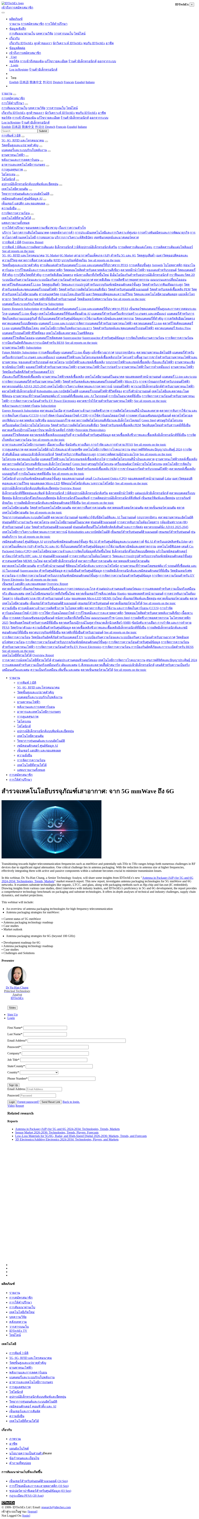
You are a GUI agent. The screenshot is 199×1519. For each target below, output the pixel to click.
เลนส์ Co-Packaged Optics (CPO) (106, 478)
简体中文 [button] (28, 126)
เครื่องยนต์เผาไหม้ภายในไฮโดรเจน (26, 425)
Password (14, 1047)
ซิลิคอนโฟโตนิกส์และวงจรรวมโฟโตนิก (87, 483)
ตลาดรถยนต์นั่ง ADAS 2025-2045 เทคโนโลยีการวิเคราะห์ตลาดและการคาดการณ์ (57, 386)
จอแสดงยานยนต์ (73, 478)
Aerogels (157, 265)
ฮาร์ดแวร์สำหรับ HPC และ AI (22, 556)
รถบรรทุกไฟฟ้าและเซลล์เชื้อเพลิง (128, 362)
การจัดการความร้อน (16, 213)
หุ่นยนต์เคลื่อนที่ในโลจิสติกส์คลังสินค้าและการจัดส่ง (108, 527)
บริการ (6, 232)
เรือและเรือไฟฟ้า (162, 362)
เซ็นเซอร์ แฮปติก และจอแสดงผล (23, 203)
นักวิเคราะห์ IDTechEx (68, 43)
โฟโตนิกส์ (8, 179)
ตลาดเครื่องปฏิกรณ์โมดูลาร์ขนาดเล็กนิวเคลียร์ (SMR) (38, 430)
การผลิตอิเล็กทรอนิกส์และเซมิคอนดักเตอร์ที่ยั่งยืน (47, 502)
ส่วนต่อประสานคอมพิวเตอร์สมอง (118, 588)
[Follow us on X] (103, 1210)
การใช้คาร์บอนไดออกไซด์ (107, 415)
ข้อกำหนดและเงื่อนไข (24, 1458)
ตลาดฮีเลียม (102, 279)
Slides (12, 1007)
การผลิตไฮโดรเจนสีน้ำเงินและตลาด (134, 410)
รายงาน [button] (7, 93)
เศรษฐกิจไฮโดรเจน (170, 420)
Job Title (13, 1059)
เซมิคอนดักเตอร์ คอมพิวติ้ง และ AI (32, 1406)
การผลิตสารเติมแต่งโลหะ (135, 247)
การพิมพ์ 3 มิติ (11, 135)
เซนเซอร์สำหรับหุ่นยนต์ (174, 531)
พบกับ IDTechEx (94, 43)
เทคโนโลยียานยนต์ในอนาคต (104, 376)
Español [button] (72, 126)
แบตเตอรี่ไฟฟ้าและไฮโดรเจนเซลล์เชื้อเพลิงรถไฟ (88, 357)
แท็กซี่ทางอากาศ (102, 352)
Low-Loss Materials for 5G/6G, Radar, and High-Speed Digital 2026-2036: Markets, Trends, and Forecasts (81, 1136)
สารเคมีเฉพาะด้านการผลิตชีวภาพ (86, 410)
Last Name (14, 1034)
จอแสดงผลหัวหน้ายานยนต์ (143, 376)
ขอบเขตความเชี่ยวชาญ (41, 227)
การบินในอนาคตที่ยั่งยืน (124, 396)
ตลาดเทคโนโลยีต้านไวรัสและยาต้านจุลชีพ (53, 449)
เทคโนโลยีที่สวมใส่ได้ (16, 218)
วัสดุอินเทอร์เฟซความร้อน (94, 299)
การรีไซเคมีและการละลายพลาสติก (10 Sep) (39, 1486)
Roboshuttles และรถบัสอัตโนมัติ (57, 391)
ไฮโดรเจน (8, 174)
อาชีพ (110, 43)
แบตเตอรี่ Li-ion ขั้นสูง (23, 313)
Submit (43, 131)
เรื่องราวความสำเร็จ (72, 227)
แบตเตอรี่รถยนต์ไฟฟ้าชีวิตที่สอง (23, 333)
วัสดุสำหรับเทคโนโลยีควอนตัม (50, 507)
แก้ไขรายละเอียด (56, 61)
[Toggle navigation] (3, 12)
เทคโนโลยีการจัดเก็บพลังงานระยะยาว (66, 328)
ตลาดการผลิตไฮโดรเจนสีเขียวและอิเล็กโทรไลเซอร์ (106, 420)
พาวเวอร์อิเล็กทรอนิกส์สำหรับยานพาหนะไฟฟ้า (162, 386)
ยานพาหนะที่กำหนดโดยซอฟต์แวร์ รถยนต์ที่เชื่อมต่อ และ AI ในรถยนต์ (60, 396)
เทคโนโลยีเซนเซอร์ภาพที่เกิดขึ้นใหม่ (50, 593)
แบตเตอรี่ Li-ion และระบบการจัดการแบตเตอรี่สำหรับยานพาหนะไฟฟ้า (85, 323)
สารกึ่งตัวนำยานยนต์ (137, 391)
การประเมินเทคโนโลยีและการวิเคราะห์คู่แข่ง (106, 232)
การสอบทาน (45, 237)
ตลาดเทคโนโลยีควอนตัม (19, 565)
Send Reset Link (51, 1102)
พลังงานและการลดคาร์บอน (20, 159)
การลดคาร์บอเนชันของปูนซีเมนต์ (148, 415)
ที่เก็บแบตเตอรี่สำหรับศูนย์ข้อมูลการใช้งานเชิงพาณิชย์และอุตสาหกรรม (86, 318)
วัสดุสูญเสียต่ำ (146, 255)
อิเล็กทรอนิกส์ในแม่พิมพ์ (73, 498)
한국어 (47, 82)
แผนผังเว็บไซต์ (19, 1448)
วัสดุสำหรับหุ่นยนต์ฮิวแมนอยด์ (128, 289)
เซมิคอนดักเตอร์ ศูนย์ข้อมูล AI (22, 198)
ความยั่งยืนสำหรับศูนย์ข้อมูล (91, 434)
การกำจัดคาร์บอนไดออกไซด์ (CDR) (64, 415)
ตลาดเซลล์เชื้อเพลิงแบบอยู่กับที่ (51, 434)
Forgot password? (28, 1101)
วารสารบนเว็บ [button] (55, 108)
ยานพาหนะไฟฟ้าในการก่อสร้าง (99, 367)
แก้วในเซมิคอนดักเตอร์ (171, 551)
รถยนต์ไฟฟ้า (121, 386)
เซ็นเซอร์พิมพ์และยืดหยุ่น (158, 498)
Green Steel (148, 420)
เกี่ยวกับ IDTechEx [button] (13, 112)
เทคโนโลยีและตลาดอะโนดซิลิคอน (69, 333)
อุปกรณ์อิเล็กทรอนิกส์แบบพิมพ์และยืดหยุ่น (30, 184)
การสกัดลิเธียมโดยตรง (57, 274)
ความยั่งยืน (9, 208)
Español (80, 82)
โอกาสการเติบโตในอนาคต (30, 232)
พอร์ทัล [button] (6, 117)
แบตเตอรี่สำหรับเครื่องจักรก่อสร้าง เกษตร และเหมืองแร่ (128, 313)
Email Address (17, 1040)
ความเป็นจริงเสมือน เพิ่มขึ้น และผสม (55, 669)
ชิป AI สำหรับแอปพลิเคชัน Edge (166, 541)
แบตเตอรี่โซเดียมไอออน (18, 337)
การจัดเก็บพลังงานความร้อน (145, 337)
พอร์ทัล (14, 61)
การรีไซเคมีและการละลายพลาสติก (39, 270)
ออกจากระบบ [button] (99, 117)
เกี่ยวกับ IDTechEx (21, 43)
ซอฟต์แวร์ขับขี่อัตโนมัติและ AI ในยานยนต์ (107, 517)
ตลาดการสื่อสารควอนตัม (35, 260)
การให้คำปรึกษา (56, 23)
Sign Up (13, 1085)
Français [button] (61, 126)
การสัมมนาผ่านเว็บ (22, 33)
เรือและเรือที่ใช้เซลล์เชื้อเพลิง (21, 376)
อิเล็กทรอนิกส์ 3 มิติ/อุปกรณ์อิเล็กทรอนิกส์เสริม (86, 247)
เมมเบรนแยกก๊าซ (59, 420)
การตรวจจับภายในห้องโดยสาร (138, 522)
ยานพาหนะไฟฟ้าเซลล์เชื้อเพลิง (63, 376)
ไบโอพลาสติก (173, 265)
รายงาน (14, 23)
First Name (15, 1027)
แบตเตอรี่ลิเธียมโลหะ (24, 328)
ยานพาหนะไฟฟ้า (13, 155)
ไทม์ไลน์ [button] (72, 108)
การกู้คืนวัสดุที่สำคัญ (28, 274)
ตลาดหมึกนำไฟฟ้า (133, 270)
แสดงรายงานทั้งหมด (16, 222)
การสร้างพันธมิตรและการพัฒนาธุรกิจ (163, 232)
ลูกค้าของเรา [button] (35, 112)
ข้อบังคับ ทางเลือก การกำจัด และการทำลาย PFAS (99, 444)
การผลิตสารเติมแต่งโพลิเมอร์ (173, 247)
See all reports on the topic (18, 251)
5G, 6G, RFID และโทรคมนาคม (23, 140)
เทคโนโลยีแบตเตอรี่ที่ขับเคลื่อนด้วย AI (64, 313)
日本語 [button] (16, 126)
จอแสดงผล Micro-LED (45, 483)
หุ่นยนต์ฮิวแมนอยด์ (103, 522)
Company (14, 1053)
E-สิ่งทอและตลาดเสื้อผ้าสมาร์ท (99, 665)
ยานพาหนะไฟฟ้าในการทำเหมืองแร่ (145, 367)
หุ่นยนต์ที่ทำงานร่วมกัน (17, 522)
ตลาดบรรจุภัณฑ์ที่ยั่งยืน (45, 632)
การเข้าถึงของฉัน (32, 61)
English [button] (6, 126)
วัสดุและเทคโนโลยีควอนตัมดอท (155, 294)
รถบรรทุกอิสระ (125, 352)
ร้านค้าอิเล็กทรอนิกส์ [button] (75, 117)
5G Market (52, 255)
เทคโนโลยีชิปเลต (169, 546)
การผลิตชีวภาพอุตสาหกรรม (130, 279)
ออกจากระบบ (106, 61)
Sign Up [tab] (12, 1014)
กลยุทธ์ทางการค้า (62, 232)
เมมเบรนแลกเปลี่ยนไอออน (168, 279)
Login (12, 1102)
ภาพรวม (15, 1438)
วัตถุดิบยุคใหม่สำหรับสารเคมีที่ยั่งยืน (166, 425)
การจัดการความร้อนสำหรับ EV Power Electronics (43, 401)
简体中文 (36, 82)
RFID (57, 260)
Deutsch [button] (50, 126)
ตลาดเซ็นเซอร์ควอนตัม (160, 507)
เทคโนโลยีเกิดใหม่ (22, 1312)
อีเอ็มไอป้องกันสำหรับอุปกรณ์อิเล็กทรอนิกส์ (139, 274)
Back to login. (71, 1101)
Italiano (90, 82)
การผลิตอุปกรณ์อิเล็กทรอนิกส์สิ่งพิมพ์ (115, 498)
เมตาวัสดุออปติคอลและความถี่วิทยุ (109, 294)
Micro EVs (131, 381)
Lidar (168, 478)
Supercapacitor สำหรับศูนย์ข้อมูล (103, 337)
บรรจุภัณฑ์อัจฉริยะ (74, 260)
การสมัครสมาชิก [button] (13, 98)
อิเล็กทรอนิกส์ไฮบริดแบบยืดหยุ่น (34, 498)
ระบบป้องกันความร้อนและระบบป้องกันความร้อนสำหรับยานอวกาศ (47, 279)
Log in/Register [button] (11, 122)
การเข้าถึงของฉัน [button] (24, 117)
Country (13, 1072)
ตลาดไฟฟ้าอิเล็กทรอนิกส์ (19, 391)
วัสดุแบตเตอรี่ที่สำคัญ (149, 318)
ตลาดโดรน (57, 362)
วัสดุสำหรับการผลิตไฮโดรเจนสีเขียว (82, 289)
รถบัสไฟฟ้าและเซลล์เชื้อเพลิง (85, 362)
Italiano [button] (82, 126)
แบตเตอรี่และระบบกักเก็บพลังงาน (24, 150)
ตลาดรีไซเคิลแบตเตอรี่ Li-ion (21, 284)
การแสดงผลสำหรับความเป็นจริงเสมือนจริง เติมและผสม (40, 665)
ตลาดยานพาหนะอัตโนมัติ (153, 352)
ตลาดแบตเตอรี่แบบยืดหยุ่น (20, 323)
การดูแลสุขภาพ (12, 169)
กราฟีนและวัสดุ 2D (182, 274)
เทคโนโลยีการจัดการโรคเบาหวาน (106, 449)
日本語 (24, 82)
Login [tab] (11, 1018)
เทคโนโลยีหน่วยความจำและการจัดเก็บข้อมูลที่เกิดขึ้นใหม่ (71, 551)
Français (69, 82)
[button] (16, 19)
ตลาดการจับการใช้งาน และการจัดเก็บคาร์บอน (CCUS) (122, 608)
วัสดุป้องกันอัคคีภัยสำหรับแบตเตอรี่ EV (28, 371)
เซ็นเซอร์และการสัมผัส (24, 1411)
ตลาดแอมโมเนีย (51, 410)
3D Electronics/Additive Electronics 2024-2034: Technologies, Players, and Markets (67, 1139)
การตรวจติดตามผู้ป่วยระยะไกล (118, 454)
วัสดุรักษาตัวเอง (22, 299)
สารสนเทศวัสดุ (49, 294)
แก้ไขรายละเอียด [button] (48, 117)
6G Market (66, 255)
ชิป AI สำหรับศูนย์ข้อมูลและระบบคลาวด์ (116, 541)
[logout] (32, 1511)
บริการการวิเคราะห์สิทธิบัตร (74, 237)
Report (20, 1105)
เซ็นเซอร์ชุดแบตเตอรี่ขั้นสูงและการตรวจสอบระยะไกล (59, 588)
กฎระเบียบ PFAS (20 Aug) (26, 1495)
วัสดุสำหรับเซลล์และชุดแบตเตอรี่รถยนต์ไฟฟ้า (123, 328)
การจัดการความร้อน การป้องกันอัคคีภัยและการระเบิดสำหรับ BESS (148, 647)
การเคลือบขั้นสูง (140, 265)
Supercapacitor (72, 337)
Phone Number (17, 1078)
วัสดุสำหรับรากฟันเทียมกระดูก (162, 284)
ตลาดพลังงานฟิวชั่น (32, 420)
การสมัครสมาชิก (32, 23)
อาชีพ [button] (102, 112)
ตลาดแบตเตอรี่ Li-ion (148, 323)
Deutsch (58, 82)
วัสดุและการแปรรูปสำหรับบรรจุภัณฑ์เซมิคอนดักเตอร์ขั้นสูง (101, 284)
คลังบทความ (18, 1321)
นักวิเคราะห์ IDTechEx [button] (60, 112)
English (14, 82)
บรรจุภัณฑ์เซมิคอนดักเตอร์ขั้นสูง (39, 478)
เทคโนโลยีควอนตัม (15, 189)
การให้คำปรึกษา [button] (13, 103)
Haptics (122, 593)
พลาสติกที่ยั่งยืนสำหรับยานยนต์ (55, 299)
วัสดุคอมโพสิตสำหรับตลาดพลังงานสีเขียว (91, 270)
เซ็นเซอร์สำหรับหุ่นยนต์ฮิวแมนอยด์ (134, 531)
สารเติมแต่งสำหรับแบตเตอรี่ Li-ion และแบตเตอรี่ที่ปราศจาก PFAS (84, 265)
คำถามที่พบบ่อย (20, 1463)
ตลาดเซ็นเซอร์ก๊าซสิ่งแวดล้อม (96, 593)
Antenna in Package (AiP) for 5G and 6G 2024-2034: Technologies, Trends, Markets (67, 1129)
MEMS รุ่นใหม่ (33, 561)
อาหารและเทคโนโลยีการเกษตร (23, 164)
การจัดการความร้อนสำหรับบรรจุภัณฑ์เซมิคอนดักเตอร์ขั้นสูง (57, 575)
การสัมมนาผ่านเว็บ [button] (14, 108)
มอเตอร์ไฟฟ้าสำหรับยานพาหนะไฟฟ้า (51, 367)
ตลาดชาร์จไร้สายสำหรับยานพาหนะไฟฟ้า (105, 401)
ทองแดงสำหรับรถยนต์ (162, 270)
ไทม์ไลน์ (80, 33)
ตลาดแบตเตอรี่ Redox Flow (173, 328)
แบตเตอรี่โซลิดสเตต (48, 337)
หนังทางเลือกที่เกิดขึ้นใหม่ (91, 274)
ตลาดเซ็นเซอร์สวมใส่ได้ (126, 603)
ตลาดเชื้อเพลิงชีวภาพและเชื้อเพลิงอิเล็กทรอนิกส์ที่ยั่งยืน (149, 434)
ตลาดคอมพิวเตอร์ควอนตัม (125, 507)
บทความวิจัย (44, 33)
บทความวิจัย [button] (36, 108)
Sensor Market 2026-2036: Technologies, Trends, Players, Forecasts (57, 1132)
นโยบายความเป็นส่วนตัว (26, 1453)
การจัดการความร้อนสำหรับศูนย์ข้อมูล (125, 575)
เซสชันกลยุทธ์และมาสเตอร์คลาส (116, 237)
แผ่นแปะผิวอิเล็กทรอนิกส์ (37, 454)
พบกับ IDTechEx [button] (86, 112)
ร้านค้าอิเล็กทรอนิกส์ (82, 61)
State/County (16, 1066)
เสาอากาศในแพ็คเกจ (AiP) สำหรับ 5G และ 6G (105, 255)
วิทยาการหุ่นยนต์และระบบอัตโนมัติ (25, 193)
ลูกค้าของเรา (43, 43)
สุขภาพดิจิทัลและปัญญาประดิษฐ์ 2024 (156, 449)
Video (11, 1105)
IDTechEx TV (18, 1330)
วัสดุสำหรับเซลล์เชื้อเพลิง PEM (169, 289)
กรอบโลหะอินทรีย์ (72, 294)
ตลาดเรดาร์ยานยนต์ (64, 517)
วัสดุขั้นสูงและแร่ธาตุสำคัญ (20, 145)
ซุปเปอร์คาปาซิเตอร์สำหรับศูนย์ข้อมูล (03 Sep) (40, 1490)
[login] (26, 1515)
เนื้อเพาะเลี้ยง (56, 444)
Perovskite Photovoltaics (90, 430)
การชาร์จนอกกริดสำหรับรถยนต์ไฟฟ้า (164, 381)
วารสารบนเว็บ (63, 33)
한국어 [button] (39, 126)
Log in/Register (18, 69)
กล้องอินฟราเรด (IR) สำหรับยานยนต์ (38, 598)
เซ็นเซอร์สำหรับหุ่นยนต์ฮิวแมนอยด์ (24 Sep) (38, 1481)
